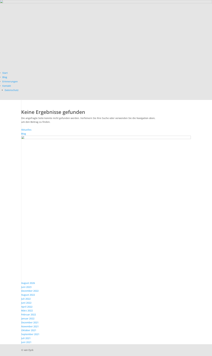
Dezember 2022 (30, 290)
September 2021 (30, 334)
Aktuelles (26, 129)
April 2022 (26, 306)
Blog (4, 77)
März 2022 (27, 310)
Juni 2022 (26, 302)
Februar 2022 (28, 314)
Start (5, 72)
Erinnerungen (10, 81)
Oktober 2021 (28, 330)
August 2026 (28, 283)
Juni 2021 (26, 342)
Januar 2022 (27, 318)
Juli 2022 (26, 298)
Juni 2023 (26, 287)
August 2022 (28, 294)
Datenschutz (12, 90)
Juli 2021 (26, 338)
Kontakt (6, 85)
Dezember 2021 (30, 322)
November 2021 (30, 326)
